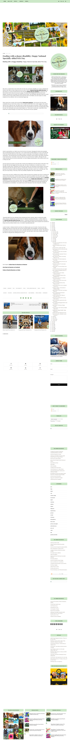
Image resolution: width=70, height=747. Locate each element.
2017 (53, 324)
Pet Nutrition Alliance (54, 558)
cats (51, 493)
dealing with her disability (33, 91)
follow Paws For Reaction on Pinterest (18, 264)
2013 (53, 329)
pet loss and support (54, 523)
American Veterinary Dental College (56, 560)
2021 (53, 229)
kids (51, 532)
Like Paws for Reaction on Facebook (11, 267)
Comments (54, 410)
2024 (53, 225)
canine (4, 53)
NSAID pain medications (37, 178)
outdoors (52, 504)
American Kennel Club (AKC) (55, 476)
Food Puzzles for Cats (54, 614)
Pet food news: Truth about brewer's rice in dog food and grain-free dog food (60, 174)
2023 (53, 226)
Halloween (52, 508)
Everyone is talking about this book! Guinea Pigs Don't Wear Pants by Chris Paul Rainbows (60, 198)
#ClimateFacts (53, 519)
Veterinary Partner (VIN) (54, 542)
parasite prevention (53, 534)
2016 (53, 325)
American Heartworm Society (55, 454)
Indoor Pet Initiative (53, 554)
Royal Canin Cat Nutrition (55, 610)
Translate (58, 421)
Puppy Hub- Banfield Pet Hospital (56, 477)
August (54, 237)
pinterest (10, 369)
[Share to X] (23, 298)
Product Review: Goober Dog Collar (59, 247)
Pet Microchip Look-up (54, 568)
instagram (40, 369)
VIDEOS (26, 1)
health (43, 288)
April (54, 316)
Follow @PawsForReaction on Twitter (11, 270)
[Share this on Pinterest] (26, 298)
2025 (53, 223)
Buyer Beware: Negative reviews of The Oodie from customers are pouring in (61, 185)
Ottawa (51, 506)
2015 (53, 327)
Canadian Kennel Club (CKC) (55, 467)
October (54, 234)
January (54, 320)
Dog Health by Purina (54, 462)
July (53, 238)
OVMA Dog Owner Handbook (55, 479)
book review (52, 521)
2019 (53, 321)
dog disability (19, 288)
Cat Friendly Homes (54, 605)
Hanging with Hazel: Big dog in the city (59, 312)
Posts (53, 162)
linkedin (25, 369)
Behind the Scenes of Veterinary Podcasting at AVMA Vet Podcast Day (60, 204)
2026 (53, 222)
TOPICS (15, 1)
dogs (24, 288)
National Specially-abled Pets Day (38, 90)
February (54, 319)
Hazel (39, 288)
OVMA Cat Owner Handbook (55, 616)
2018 (53, 323)
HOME (5, 1)
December (55, 231)
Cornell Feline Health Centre (55, 604)
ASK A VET (10, 1)
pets (51, 486)
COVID (51, 515)
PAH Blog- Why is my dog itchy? (56, 661)
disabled (9, 288)
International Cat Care (54, 607)
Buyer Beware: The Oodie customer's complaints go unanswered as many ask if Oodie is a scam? (61, 192)
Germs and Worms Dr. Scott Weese (56, 561)
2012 (53, 331)
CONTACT (21, 1)
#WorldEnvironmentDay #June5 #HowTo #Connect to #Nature (60, 180)
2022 (53, 227)
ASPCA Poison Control (54, 566)
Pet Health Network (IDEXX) (55, 552)
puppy (51, 491)
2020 (53, 230)
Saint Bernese (53, 510)
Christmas (52, 517)
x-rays (29, 180)
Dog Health (52, 464)
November (55, 233)
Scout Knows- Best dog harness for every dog (58, 657)
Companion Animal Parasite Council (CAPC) (58, 563)
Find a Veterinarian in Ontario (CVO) (56, 548)
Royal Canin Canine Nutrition (55, 458)
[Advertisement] (35, 11)
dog (13, 288)
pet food (51, 512)
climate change (53, 495)
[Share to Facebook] (21, 298)
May (54, 241)
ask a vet (52, 528)
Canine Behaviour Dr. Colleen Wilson (57, 469)
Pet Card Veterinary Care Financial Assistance (58, 569)
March (54, 317)
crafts (51, 530)
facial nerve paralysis (28, 102)
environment (52, 497)
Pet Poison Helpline (53, 565)
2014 (53, 328)
